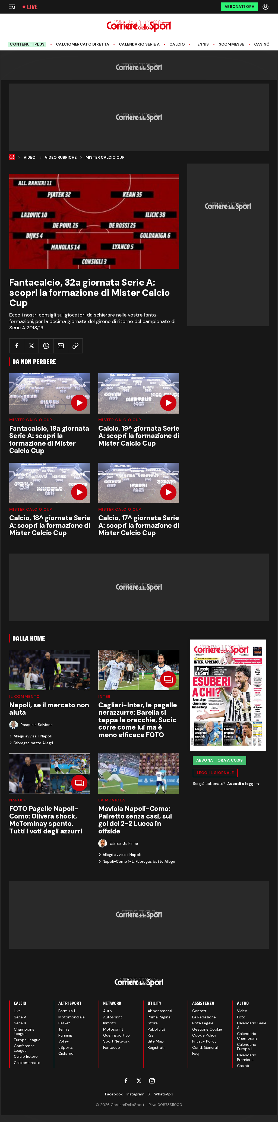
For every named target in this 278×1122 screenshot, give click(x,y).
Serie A (20, 1017)
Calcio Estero (26, 1056)
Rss (151, 1035)
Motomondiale (71, 1017)
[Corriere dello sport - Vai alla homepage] (139, 26)
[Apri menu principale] (12, 7)
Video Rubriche (61, 157)
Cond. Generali (205, 1047)
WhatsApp (163, 1094)
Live (32, 7)
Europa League (27, 1039)
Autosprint (112, 1017)
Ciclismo (66, 1053)
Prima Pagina (159, 1017)
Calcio (177, 44)
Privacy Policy (204, 1041)
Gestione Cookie (207, 1029)
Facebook (114, 1094)
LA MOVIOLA (111, 800)
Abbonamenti (160, 1010)
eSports (65, 1047)
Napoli (17, 800)
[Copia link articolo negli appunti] (75, 346)
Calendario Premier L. (246, 1057)
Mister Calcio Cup (105, 157)
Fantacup (111, 1047)
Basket (64, 1023)
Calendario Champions (247, 1036)
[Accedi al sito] (266, 7)
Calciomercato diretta (82, 44)
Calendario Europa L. (246, 1046)
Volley (63, 1041)
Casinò (262, 44)
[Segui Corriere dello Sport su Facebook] (126, 1081)
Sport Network (116, 1041)
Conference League (24, 1048)
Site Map (156, 1041)
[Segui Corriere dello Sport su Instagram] (152, 1081)
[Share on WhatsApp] (46, 346)
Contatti (199, 1010)
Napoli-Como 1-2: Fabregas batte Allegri (139, 861)
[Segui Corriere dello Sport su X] (139, 1081)
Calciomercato (27, 1062)
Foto (241, 1017)
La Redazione (204, 1017)
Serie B (20, 1023)
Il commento (24, 696)
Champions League (24, 1031)
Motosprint (113, 1029)
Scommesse (232, 44)
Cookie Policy (204, 1035)
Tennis (202, 44)
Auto (107, 1010)
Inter (104, 696)
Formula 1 (66, 1010)
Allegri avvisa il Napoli (33, 736)
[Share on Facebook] (17, 346)
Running (65, 1035)
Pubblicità (156, 1029)
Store (153, 1023)
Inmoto (109, 1023)
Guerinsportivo (116, 1035)
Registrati (156, 1047)
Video (30, 157)
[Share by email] (60, 346)
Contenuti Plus (27, 44)
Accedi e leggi (241, 783)
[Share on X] (31, 346)
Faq (195, 1053)
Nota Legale (202, 1023)
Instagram (135, 1094)
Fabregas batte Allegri (33, 742)
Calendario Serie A (139, 44)
